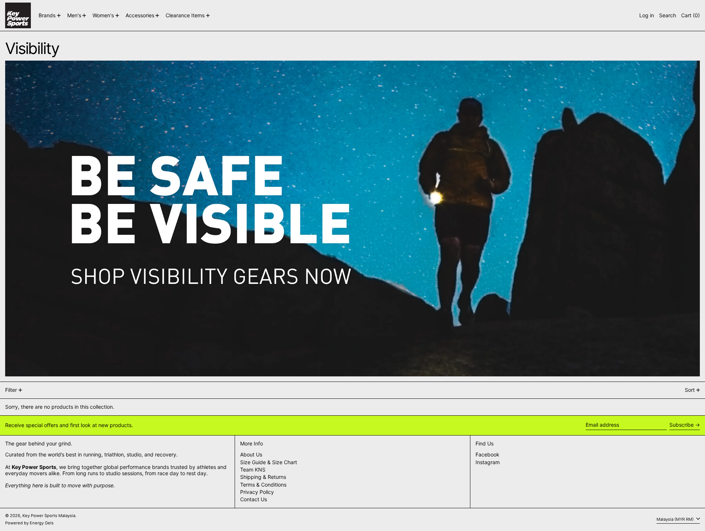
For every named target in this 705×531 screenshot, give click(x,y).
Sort (690, 390)
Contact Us (253, 499)
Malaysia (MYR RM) (676, 519)
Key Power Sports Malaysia (48, 515)
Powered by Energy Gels (29, 522)
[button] (667, 15)
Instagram (488, 462)
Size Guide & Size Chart (268, 462)
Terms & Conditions (263, 484)
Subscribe (681, 425)
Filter (11, 390)
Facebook (487, 455)
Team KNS (252, 469)
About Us (251, 454)
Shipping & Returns (263, 477)
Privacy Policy (257, 492)
